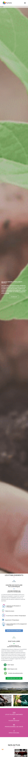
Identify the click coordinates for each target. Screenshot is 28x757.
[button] (25, 3)
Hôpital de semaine (9, 611)
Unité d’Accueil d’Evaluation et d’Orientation (13, 606)
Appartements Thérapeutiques (12, 620)
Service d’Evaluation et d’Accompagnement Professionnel (16, 624)
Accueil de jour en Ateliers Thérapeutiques (16, 615)
